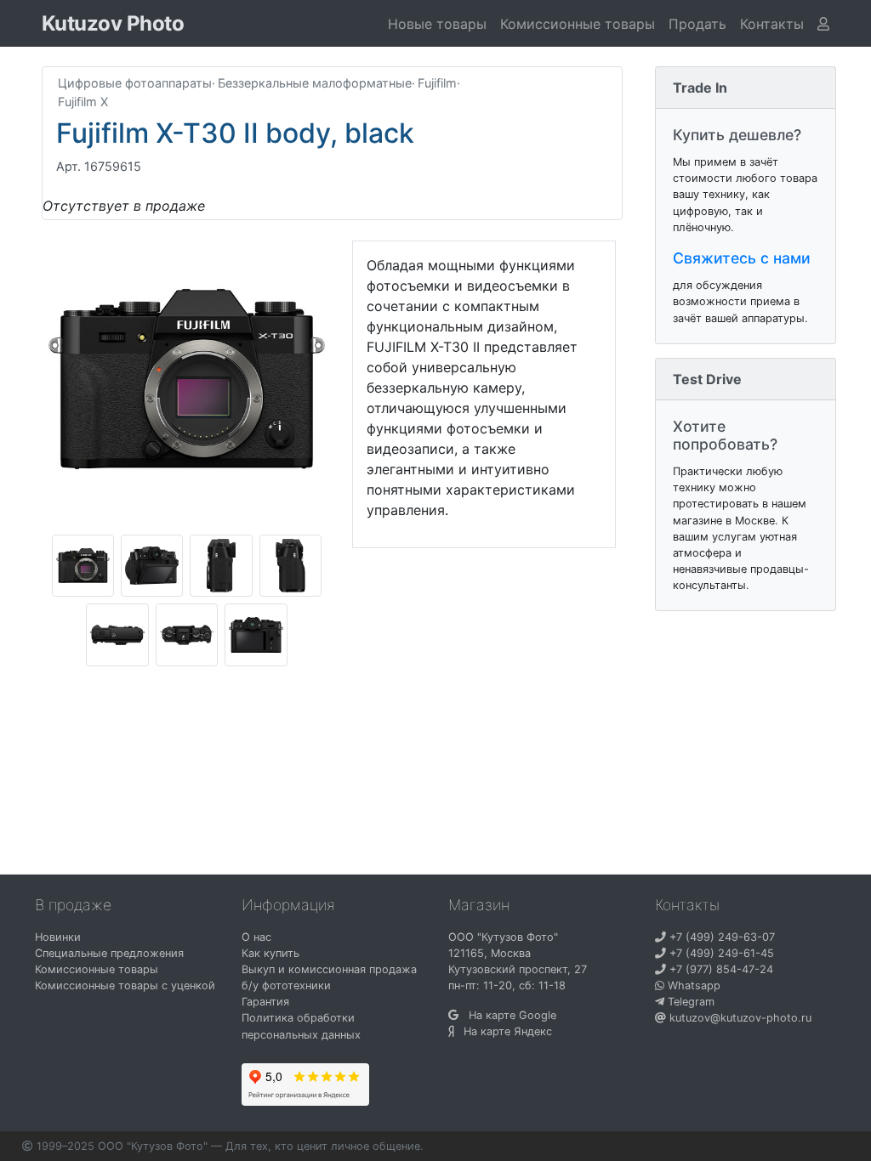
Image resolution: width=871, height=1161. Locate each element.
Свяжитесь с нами (742, 258)
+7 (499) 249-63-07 (720, 937)
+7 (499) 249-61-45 (720, 953)
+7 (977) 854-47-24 (719, 969)
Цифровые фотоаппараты (135, 83)
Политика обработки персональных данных (301, 1025)
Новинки (58, 937)
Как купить (270, 953)
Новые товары (437, 23)
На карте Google (507, 1015)
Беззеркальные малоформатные (315, 83)
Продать (697, 23)
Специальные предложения (109, 953)
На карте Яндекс (502, 1031)
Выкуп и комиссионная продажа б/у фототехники (329, 977)
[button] (772, 24)
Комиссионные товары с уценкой (125, 985)
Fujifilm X (83, 101)
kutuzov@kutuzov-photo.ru (738, 1017)
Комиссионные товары (577, 23)
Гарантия (265, 1001)
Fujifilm (437, 83)
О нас (256, 937)
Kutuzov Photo (113, 23)
